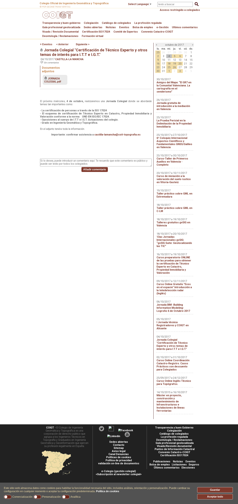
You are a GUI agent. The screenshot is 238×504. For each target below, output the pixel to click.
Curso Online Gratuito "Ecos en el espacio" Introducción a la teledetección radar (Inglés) (174, 289)
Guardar (215, 489)
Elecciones (188, 467)
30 (185, 52)
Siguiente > (83, 44)
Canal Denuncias (118, 454)
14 (185, 59)
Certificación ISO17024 (96, 31)
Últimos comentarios (167, 467)
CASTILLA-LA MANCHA (69, 59)
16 (158, 63)
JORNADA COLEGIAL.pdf (52, 80)
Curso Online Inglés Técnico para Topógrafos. (174, 382)
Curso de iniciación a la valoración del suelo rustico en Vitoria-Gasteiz (174, 179)
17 (163, 63)
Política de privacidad (119, 460)
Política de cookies (107, 491)
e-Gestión (162, 27)
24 (163, 67)
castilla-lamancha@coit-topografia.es (117, 134)
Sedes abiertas (93, 27)
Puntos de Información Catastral (175, 449)
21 (185, 63)
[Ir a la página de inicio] (57, 19)
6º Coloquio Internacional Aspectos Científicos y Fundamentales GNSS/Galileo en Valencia (174, 142)
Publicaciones (161, 461)
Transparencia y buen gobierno (61, 22)
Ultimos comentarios (185, 27)
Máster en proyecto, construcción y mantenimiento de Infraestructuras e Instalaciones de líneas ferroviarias (171, 403)
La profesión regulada (148, 22)
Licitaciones (179, 464)
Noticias (111, 27)
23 (158, 67)
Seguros (194, 464)
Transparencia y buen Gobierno (174, 427)
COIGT (50, 427)
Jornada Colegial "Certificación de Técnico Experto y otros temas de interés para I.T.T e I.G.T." (93, 52)
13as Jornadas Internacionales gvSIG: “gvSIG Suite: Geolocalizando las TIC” (174, 241)
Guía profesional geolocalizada (61, 27)
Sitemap (119, 448)
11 (169, 59)
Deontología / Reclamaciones (60, 36)
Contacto (118, 444)
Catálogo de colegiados (116, 22)
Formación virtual (92, 36)
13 (180, 59)
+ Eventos (46, 44)
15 (191, 59)
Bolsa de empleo (143, 27)
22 (191, 63)
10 (163, 59)
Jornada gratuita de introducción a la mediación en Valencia (173, 106)
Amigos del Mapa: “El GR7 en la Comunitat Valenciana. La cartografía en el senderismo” (174, 87)
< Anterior (62, 44)
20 (180, 63)
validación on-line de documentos (118, 463)
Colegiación (91, 22)
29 (180, 52)
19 (174, 63)
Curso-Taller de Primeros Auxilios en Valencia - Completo (172, 161)
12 (174, 59)
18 (169, 63)
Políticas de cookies (118, 457)
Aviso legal (118, 451)
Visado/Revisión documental (174, 446)
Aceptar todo (215, 496)
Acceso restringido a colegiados (180, 10)
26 (163, 52)
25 (158, 52)
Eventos (124, 27)
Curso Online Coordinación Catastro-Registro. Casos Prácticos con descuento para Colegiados (173, 365)
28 (174, 52)
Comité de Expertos (125, 31)
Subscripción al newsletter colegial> (119, 474)
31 (163, 71)
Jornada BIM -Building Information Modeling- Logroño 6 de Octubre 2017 (173, 307)
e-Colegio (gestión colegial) (118, 471)
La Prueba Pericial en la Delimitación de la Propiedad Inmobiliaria (174, 123)
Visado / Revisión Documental (60, 31)
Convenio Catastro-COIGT (157, 31)
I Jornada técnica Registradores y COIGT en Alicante (173, 325)
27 (169, 52)
